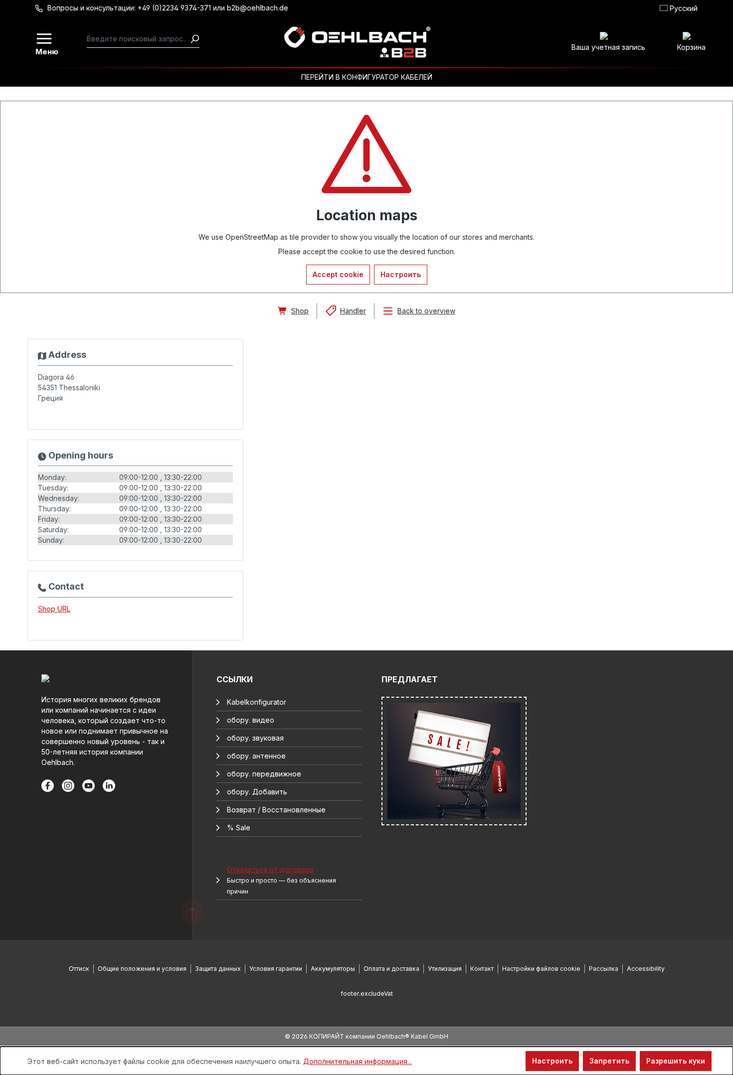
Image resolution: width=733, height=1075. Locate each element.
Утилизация (445, 968)
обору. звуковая (255, 738)
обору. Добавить (257, 791)
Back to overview (426, 311)
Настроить (400, 274)
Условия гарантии (275, 968)
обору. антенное (256, 756)
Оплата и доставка (391, 968)
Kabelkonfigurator (256, 702)
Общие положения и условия (142, 968)
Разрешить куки (675, 1061)
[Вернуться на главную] (357, 42)
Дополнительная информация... (357, 1061)
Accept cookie (338, 274)
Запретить (609, 1061)
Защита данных (218, 968)
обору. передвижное (264, 773)
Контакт (482, 968)
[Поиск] (194, 39)
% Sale (238, 827)
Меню (44, 51)
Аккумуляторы (333, 968)
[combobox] (138, 39)
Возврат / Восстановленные (276, 809)
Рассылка (603, 968)
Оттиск (79, 968)
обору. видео (250, 720)
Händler (353, 311)
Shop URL (54, 609)
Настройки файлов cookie (541, 968)
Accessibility (646, 968)
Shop (300, 311)
